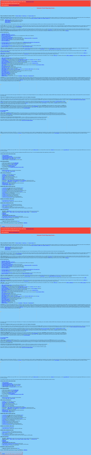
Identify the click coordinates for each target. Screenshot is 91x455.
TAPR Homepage (5, 205)
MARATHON (4, 193)
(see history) (20, 133)
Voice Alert (55, 102)
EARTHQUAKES (5, 196)
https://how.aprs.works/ (30, 1)
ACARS (3, 192)
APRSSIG (25, 222)
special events (45, 102)
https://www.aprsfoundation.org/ (14, 5)
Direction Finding (47, 101)
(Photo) (18, 221)
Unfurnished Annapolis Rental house (12, 216)
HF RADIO (4, 189)
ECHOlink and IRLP (59, 101)
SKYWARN (4, 195)
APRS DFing (16, 162)
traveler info (42, 101)
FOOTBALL (4, 191)
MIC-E (3, 206)
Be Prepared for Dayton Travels (6, 42)
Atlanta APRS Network (5, 201)
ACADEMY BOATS (5, 187)
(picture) (22, 187)
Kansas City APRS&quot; (6, 204)
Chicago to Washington (8, 34)
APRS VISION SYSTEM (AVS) (7, 217)
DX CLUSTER (4, 190)
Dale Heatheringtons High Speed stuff (8, 200)
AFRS (2, 64)
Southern (19, 61)
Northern (23, 61)
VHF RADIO (4, 188)
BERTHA (3, 420)
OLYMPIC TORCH (5, 194)
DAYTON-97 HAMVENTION (7, 197)
